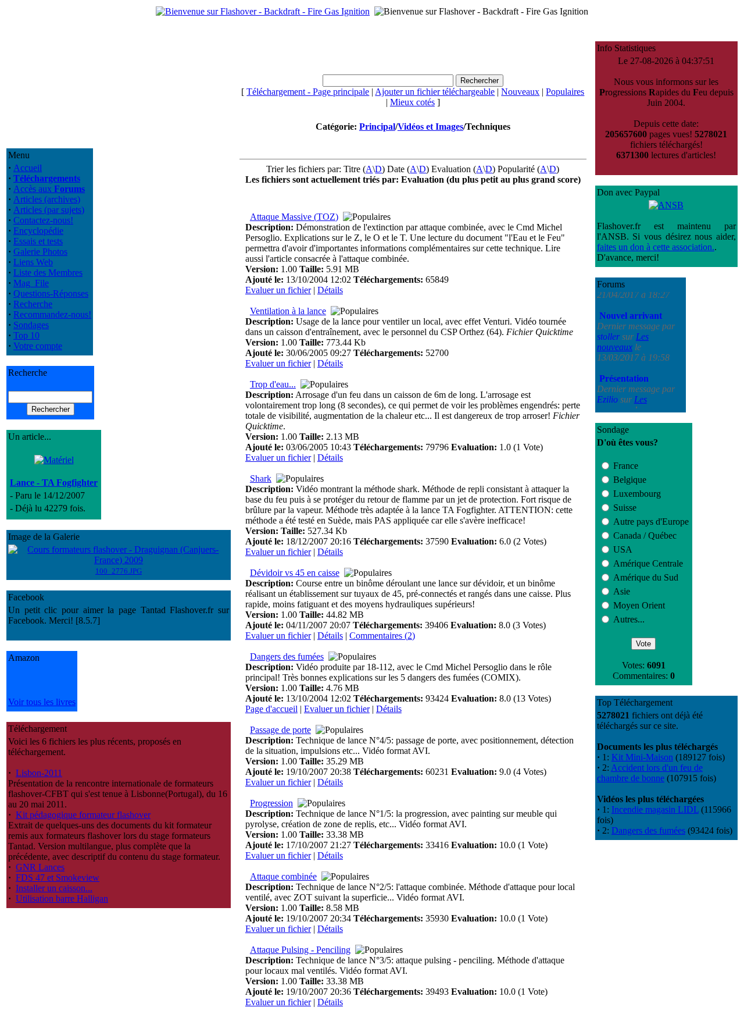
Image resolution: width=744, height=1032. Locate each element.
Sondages (31, 325)
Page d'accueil (271, 709)
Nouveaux (520, 92)
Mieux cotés (412, 102)
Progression (271, 803)
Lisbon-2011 (39, 773)
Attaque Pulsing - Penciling (300, 950)
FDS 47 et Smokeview (57, 877)
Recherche (32, 304)
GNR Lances (40, 867)
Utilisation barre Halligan (62, 898)
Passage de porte (280, 730)
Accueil (27, 168)
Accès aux (49, 189)
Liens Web (33, 262)
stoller (609, 317)
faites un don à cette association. (655, 247)
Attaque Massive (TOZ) (294, 217)
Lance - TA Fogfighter (54, 482)
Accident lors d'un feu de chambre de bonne (650, 773)
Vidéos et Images (430, 126)
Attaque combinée (283, 876)
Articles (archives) (46, 199)
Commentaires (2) (382, 635)
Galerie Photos (40, 252)
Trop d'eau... (273, 384)
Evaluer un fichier (278, 290)
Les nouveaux (623, 322)
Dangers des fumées (287, 656)
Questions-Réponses (50, 293)
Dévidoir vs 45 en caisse (294, 573)
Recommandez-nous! (52, 314)
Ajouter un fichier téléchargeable (435, 92)
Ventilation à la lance (288, 311)
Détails (330, 290)
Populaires (565, 92)
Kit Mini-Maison (642, 757)
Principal (377, 126)
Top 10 (26, 335)
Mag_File (31, 283)
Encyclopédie (38, 231)
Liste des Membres (48, 272)
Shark (260, 478)
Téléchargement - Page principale (307, 92)
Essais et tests (38, 241)
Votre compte (37, 346)
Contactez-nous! (43, 220)
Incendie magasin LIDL (655, 809)
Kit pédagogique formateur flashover (83, 815)
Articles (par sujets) (48, 210)
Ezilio (608, 380)
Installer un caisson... (54, 888)
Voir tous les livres (42, 702)
